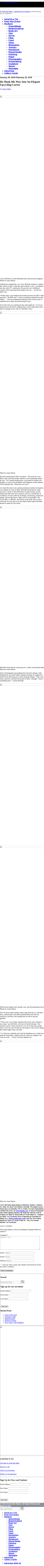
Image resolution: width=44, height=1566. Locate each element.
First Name (4, 1295)
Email (2, 1257)
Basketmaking (15, 1521)
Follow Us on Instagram (8, 1474)
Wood (11, 1553)
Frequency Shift (10, 1317)
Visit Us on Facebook (7, 1470)
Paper (11, 1545)
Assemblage (14, 1519)
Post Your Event (11, 1515)
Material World (10, 1319)
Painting (12, 1543)
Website (2, 1261)
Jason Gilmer (6, 89)
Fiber (11, 1529)
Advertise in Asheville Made (9, 1463)
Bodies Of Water (10, 1321)
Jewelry (12, 1537)
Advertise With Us (10, 2)
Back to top (5, 1506)
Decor (11, 1527)
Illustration (13, 1535)
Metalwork (13, 1539)
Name (2, 1253)
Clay (10, 1525)
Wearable (13, 1555)
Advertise (8, 1557)
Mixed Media (14, 1541)
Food (11, 1531)
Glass (11, 1533)
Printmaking (14, 1549)
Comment (4, 1235)
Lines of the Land (11, 1315)
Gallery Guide (10, 1560)
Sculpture (13, 1551)
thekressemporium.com (17, 1218)
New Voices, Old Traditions (14, 1322)
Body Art (13, 1523)
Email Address (5, 1291)
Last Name (4, 1299)
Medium (8, 1517)
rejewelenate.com (22, 1211)
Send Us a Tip (5, 1467)
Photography (14, 1547)
